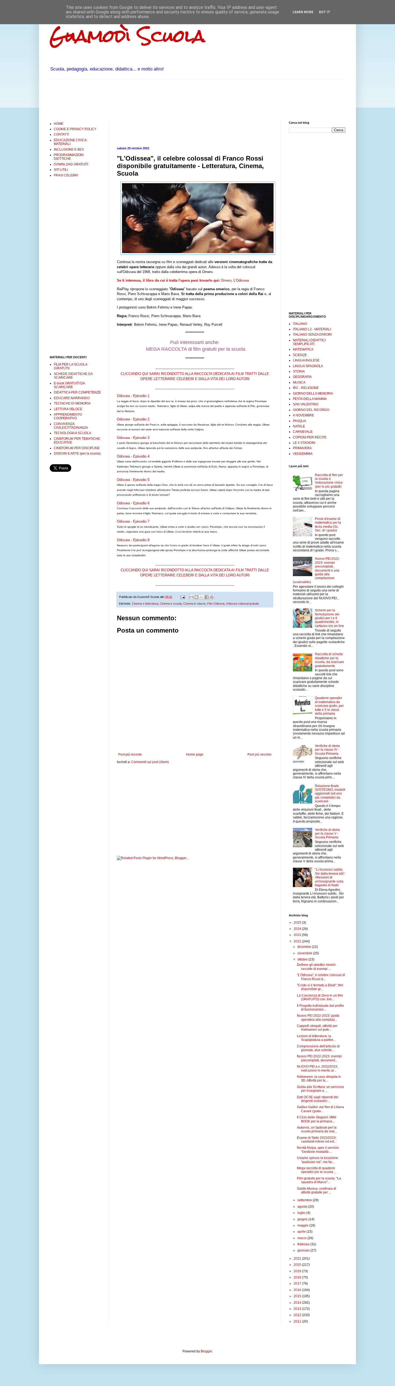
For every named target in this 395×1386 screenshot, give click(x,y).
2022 (298, 941)
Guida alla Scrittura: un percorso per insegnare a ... (320, 1089)
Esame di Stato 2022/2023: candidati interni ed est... (316, 1139)
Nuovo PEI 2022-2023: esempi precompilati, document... (319, 1058)
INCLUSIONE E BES (69, 149)
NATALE (299, 426)
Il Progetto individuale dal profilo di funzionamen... (320, 1007)
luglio (301, 1213)
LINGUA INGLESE (306, 360)
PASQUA (299, 421)
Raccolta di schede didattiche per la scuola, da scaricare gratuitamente (329, 660)
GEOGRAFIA (302, 377)
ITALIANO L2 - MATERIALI (312, 329)
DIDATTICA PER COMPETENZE (77, 392)
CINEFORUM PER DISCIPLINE (77, 448)
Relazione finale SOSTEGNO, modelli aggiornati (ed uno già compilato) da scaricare (330, 793)
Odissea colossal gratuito (242, 603)
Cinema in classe (194, 603)
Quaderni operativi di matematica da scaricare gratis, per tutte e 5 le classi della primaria (329, 705)
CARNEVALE (303, 432)
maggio (303, 1225)
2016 (298, 1290)
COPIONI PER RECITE (309, 437)
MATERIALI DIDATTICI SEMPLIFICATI (309, 342)
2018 (298, 1277)
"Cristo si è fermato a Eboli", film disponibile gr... (320, 987)
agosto (302, 1206)
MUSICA (299, 382)
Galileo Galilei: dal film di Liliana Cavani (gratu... (320, 1109)
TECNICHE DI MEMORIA (72, 403)
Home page (194, 754)
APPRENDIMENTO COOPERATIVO (68, 416)
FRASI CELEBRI (66, 175)
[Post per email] (182, 596)
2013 (298, 1309)
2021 (298, 1258)
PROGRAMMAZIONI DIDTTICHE (69, 157)
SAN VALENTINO (305, 404)
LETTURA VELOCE (68, 409)
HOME (58, 124)
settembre (305, 1200)
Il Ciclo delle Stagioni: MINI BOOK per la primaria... (316, 1119)
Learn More (303, 12)
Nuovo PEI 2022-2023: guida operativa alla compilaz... (318, 1017)
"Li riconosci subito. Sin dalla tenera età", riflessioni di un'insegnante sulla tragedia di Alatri (330, 877)
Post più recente (130, 754)
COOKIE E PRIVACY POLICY (75, 129)
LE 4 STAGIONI (304, 443)
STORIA (299, 371)
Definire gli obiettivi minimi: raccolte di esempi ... (316, 966)
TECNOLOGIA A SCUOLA (72, 433)
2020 (298, 1265)
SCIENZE (300, 355)
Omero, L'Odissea (235, 280)
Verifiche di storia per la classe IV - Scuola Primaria (327, 750)
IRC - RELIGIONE (306, 388)
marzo (302, 1238)
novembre (305, 953)
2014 (298, 1303)
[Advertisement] (147, 99)
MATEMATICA (303, 349)
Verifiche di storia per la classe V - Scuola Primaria (327, 833)
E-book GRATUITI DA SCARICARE (69, 385)
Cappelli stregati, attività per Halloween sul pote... (317, 1027)
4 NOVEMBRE (303, 415)
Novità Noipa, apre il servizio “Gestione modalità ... (318, 1149)
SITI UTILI (61, 170)
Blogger (206, 1351)
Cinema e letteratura (145, 603)
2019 (298, 1271)
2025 (298, 922)
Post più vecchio (259, 754)
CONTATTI (61, 134)
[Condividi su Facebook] (206, 597)
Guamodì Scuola (127, 36)
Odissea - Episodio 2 (133, 419)
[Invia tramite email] (191, 597)
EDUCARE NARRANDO (71, 398)
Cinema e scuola (171, 603)
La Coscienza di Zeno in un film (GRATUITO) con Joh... (320, 997)
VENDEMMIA (303, 454)
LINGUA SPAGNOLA (308, 366)
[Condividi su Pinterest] (211, 597)
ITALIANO (300, 324)
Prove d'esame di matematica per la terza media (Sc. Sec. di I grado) (328, 524)
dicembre (304, 947)
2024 (298, 929)
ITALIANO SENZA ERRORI (312, 334)
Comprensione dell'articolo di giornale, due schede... (318, 1048)
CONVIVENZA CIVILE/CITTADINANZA (71, 426)
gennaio (303, 1250)
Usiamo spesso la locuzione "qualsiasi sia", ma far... (317, 1160)
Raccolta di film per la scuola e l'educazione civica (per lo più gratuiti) (329, 480)
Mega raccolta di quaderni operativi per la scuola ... (316, 1170)
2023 (298, 935)
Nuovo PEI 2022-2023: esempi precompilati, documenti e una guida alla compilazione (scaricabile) (316, 570)
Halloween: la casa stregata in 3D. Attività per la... (319, 1078)
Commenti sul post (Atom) (150, 762)
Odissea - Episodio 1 (133, 396)
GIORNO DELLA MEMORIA (313, 393)
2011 (298, 1321)
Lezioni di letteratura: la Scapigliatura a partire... (316, 1038)
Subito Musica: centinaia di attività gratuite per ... (316, 1190)
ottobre (302, 959)
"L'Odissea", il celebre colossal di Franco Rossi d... (321, 977)
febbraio (303, 1244)
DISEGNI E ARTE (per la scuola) (77, 453)
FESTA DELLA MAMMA (310, 399)
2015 (298, 1296)
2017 (298, 1283)
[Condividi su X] (201, 597)
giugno (302, 1219)
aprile (302, 1231)
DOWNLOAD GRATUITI (71, 164)
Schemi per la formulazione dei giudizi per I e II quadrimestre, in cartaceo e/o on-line (329, 618)
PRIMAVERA (302, 448)
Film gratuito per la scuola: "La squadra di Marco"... (319, 1180)
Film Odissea (215, 603)
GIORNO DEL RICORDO (311, 410)
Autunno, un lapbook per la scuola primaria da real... (317, 1129)
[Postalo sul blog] (196, 597)
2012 (298, 1315)
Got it (324, 12)
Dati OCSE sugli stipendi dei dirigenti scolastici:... (317, 1099)
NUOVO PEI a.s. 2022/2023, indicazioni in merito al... (317, 1068)
